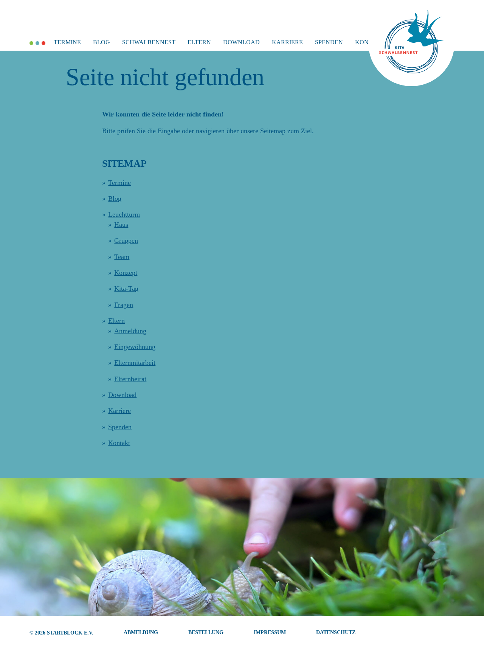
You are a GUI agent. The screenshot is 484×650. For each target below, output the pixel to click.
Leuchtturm (124, 214)
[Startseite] (411, 71)
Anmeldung (130, 331)
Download (241, 42)
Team (121, 257)
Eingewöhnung (134, 347)
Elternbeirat (130, 379)
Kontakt (119, 443)
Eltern (199, 42)
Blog (101, 42)
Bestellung (205, 632)
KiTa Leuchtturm (43, 43)
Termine (67, 42)
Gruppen (126, 240)
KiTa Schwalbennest (37, 43)
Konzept (125, 272)
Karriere (287, 42)
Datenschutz (335, 632)
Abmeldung (141, 632)
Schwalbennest (148, 42)
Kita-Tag (126, 288)
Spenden (329, 42)
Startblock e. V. (31, 43)
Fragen (123, 305)
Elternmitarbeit (134, 362)
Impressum (270, 632)
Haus (121, 224)
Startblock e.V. (70, 633)
